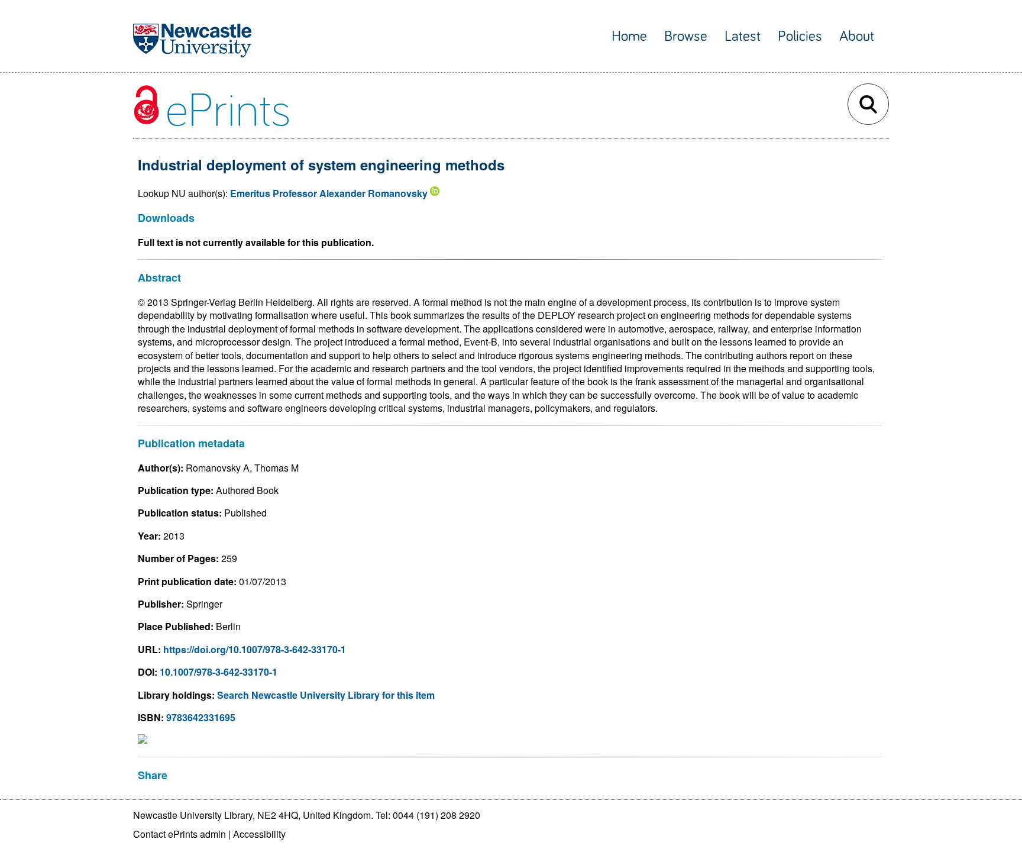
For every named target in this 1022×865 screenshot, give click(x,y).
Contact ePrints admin (179, 834)
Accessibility (259, 834)
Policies (800, 36)
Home (629, 36)
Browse (685, 36)
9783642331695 (200, 717)
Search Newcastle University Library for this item (326, 695)
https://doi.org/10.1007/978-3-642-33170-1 (254, 649)
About (856, 36)
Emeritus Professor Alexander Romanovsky (329, 193)
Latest (743, 36)
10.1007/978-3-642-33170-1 (218, 672)
